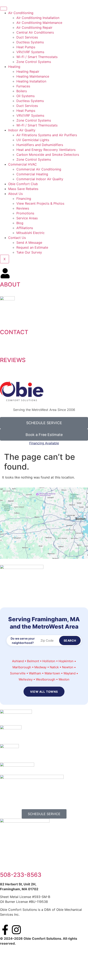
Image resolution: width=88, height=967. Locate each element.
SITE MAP (7, 953)
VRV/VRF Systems (30, 52)
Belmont (33, 661)
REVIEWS (13, 360)
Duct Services (27, 37)
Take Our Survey (29, 252)
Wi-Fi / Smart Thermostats (37, 57)
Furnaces (23, 86)
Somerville (18, 673)
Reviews (22, 208)
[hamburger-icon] (3, 8)
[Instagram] (16, 930)
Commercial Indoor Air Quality (39, 179)
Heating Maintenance (32, 76)
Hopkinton (66, 661)
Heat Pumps (25, 47)
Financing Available (44, 443)
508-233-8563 (20, 874)
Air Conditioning (20, 13)
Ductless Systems (30, 42)
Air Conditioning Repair (34, 27)
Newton (67, 667)
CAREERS (44, 958)
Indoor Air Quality (21, 130)
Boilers (21, 91)
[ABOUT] (5, 273)
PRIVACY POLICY (65, 953)
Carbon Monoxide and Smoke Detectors (47, 155)
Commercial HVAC (22, 164)
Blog (19, 223)
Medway (40, 667)
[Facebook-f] (5, 930)
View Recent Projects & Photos (40, 203)
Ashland (18, 661)
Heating (14, 67)
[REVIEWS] (5, 349)
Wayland (69, 673)
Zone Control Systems (33, 62)
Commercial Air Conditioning (38, 169)
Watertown (52, 673)
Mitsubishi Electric (30, 233)
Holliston (48, 661)
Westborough (45, 679)
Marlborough (21, 667)
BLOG (83, 953)
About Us (15, 194)
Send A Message (29, 242)
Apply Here (66, 374)
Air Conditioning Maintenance (39, 23)
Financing (23, 198)
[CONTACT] (5, 321)
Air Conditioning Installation (37, 18)
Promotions (25, 213)
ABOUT (10, 284)
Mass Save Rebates (23, 189)
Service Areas (27, 218)
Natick (54, 667)
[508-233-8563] (5, 863)
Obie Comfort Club (23, 184)
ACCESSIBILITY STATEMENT (34, 953)
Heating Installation (31, 81)
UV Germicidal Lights (32, 140)
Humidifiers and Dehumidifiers (39, 145)
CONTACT (14, 332)
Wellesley (26, 679)
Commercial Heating (32, 174)
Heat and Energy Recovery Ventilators (46, 150)
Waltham (35, 673)
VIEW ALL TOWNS (44, 691)
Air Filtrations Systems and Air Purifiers (46, 135)
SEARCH (70, 640)
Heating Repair (27, 71)
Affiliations (24, 228)
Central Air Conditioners (35, 32)
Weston (64, 679)
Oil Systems (25, 96)
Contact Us (17, 238)
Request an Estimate (32, 247)
